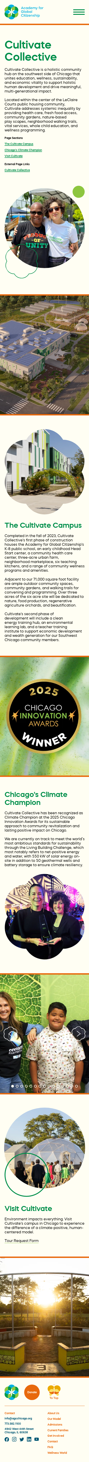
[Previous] (10, 1033)
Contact (52, 1441)
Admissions (54, 1424)
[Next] (78, 1033)
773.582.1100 (13, 1423)
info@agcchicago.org (18, 1418)
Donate (32, 1392)
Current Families (57, 1430)
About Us (53, 1413)
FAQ (50, 1447)
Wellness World (57, 1453)
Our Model (54, 1419)
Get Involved (55, 1435)
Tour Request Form (22, 1240)
